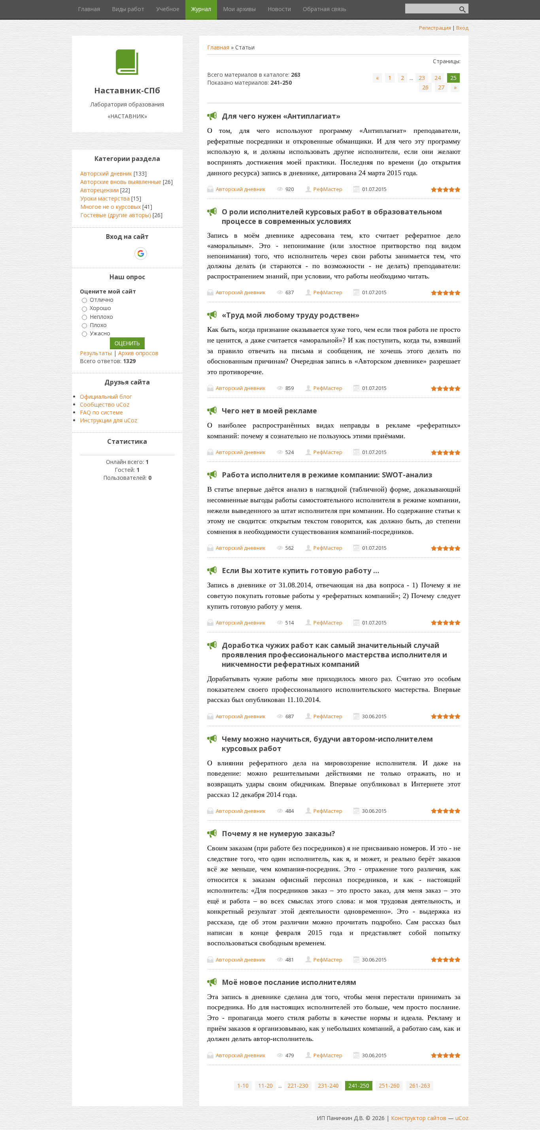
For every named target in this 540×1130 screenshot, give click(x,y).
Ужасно (100, 333)
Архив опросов (138, 353)
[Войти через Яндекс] (127, 253)
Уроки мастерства (105, 198)
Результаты (96, 353)
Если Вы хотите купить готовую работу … (300, 570)
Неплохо (101, 316)
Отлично (101, 299)
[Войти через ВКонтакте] (113, 253)
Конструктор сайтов (418, 1118)
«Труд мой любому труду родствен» (290, 315)
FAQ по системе (101, 412)
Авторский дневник (241, 189)
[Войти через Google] (140, 253)
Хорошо (100, 308)
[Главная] (127, 72)
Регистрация (435, 27)
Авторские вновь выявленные (120, 181)
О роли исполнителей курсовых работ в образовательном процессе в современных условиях (332, 216)
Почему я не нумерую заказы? (278, 833)
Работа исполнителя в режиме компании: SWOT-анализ (327, 474)
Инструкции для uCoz (108, 420)
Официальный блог (106, 396)
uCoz (461, 1118)
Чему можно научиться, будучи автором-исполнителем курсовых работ (327, 743)
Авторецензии (99, 190)
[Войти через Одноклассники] (154, 253)
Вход (462, 27)
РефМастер (327, 189)
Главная (218, 47)
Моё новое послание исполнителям (289, 982)
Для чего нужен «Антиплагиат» (281, 116)
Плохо (98, 325)
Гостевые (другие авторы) (115, 215)
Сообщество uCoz (104, 404)
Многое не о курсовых (110, 206)
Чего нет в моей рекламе (269, 410)
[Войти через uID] (100, 253)
